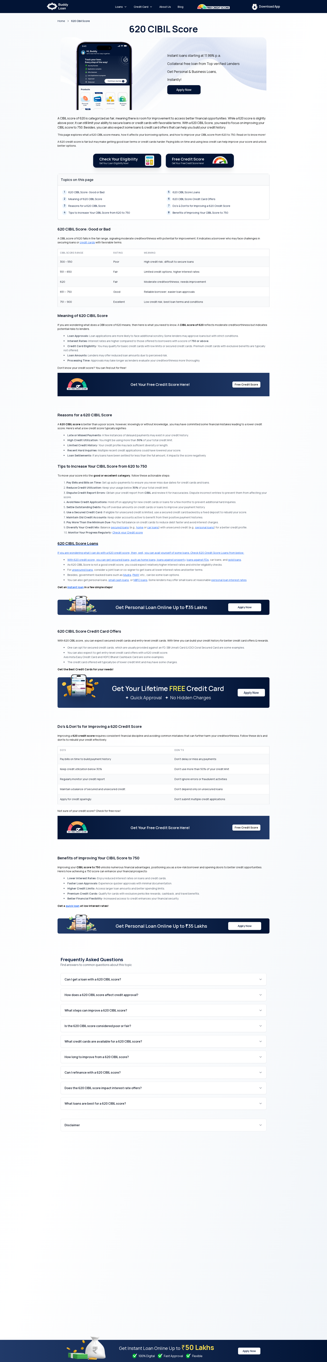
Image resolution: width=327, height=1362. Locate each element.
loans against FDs (198, 559)
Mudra (127, 575)
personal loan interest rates (229, 580)
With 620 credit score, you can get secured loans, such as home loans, (112, 559)
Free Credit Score (246, 384)
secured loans (120, 527)
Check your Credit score (127, 532)
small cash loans (118, 580)
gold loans (234, 559)
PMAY (135, 575)
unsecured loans (82, 570)
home (139, 527)
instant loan (75, 587)
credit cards (87, 242)
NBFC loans (140, 580)
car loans (153, 527)
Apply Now (184, 90)
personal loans (204, 527)
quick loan (72, 906)
